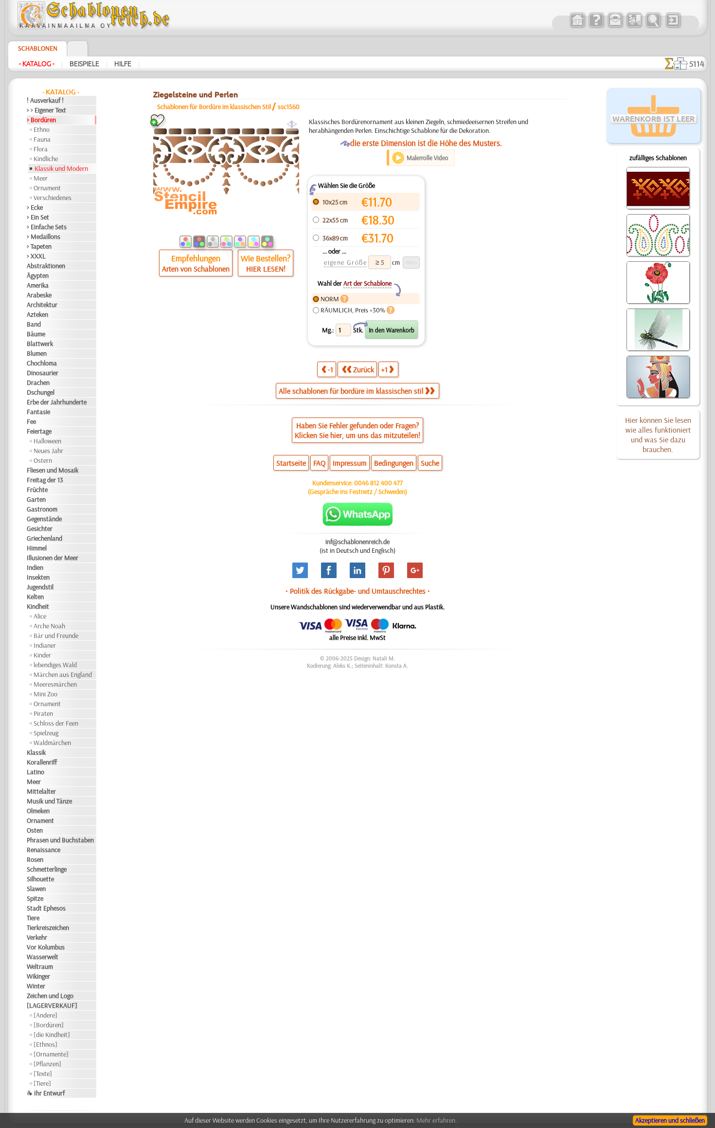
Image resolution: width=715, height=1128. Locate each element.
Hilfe (122, 64)
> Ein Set (38, 217)
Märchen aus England (63, 674)
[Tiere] (42, 1083)
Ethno (42, 129)
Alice (40, 616)
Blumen (37, 353)
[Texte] (43, 1073)
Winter (36, 986)
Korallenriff (42, 762)
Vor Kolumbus (46, 947)
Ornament (47, 187)
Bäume (36, 333)
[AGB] (634, 26)
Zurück (363, 369)
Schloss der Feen (56, 723)
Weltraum (40, 966)
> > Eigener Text (46, 110)
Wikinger (38, 976)
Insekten (38, 577)
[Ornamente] (51, 1054)
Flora (41, 149)
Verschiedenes (53, 197)
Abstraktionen (46, 265)
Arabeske (39, 295)
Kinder (42, 655)
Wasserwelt (42, 956)
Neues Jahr (48, 450)
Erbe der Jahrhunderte (57, 402)
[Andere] (45, 1015)
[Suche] (653, 26)
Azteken (37, 314)
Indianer (45, 645)
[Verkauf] (577, 26)
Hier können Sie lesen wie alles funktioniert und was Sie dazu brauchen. (658, 434)
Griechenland (44, 538)
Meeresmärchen (55, 684)
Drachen (38, 382)
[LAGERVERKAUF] (52, 1005)
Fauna (42, 139)
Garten (36, 499)
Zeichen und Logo (50, 995)
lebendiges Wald (55, 664)
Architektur (42, 304)
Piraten (43, 713)
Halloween (47, 441)
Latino (35, 771)
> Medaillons (43, 236)
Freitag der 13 (45, 479)
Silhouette (40, 878)
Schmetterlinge (47, 869)
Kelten (35, 596)
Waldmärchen (52, 742)
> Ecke (35, 207)
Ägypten (38, 275)
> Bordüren (41, 119)
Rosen (35, 859)
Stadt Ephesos (46, 908)
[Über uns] (596, 26)
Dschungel (40, 392)
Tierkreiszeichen (48, 927)
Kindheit (38, 606)
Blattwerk (40, 343)
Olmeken (38, 810)
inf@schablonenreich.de (357, 541)
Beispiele (84, 64)
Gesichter (40, 528)
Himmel (37, 548)
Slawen (36, 888)
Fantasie (38, 411)
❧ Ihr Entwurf (46, 1093)
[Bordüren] (49, 1024)
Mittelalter (41, 791)
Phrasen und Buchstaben (60, 840)
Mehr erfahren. (436, 1120)
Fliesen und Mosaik (52, 470)
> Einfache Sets (47, 226)
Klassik (36, 752)
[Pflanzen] (47, 1063)
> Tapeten (39, 246)
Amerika (38, 285)
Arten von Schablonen (196, 268)
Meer (41, 178)
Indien (35, 567)
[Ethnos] (45, 1044)
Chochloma (42, 363)
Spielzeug (46, 732)
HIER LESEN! (266, 268)
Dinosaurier (42, 372)
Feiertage (39, 431)
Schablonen (37, 48)
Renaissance (43, 849)
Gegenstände (44, 518)
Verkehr (37, 937)
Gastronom (42, 509)
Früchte (37, 489)
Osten (35, 830)
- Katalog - (36, 64)
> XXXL (36, 256)
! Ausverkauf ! (45, 100)
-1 (330, 369)
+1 (384, 369)
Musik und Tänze (49, 801)
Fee (31, 421)
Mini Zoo (45, 694)
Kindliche (46, 158)
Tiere (33, 917)
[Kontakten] (615, 26)
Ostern (43, 460)
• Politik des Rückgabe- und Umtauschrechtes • (358, 591)
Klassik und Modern (61, 168)
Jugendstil (40, 586)
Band (34, 324)
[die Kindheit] (52, 1034)
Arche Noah (49, 625)
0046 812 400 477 (378, 482)
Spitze (35, 898)
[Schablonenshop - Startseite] (93, 26)
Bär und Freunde (56, 635)
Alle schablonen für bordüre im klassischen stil (351, 391)
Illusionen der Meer (52, 557)
